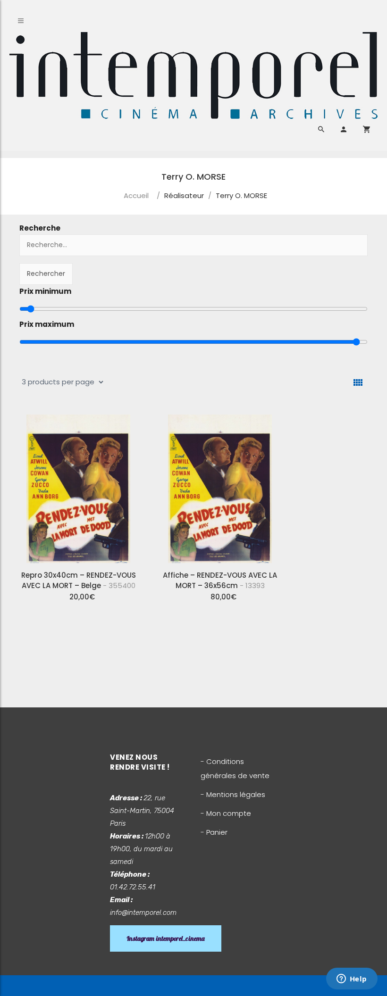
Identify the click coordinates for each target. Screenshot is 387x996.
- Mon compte (226, 813)
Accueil (136, 195)
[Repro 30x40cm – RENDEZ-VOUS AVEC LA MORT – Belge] (78, 485)
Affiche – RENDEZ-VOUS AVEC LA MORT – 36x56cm (220, 580)
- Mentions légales (233, 794)
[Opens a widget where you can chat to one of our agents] (352, 979)
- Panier (214, 832)
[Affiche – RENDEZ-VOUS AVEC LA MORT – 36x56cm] (220, 485)
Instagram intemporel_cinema (165, 938)
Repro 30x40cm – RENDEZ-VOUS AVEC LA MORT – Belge (78, 580)
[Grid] (358, 382)
